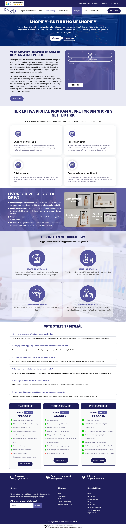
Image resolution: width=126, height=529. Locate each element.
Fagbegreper (91, 490)
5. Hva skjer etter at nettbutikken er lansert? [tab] (30, 367)
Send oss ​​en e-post (61, 453)
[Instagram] (19, 488)
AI (86, 11)
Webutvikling (50, 11)
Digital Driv (16, 79)
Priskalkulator (94, 11)
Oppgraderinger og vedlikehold (83, 173)
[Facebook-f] (11, 488)
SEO (40, 11)
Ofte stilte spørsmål (93, 487)
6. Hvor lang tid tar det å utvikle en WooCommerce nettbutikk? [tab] (38, 374)
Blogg (96, 3)
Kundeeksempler (84, 3)
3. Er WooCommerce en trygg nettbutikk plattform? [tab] (34, 354)
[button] (14, 3)
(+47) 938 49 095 (21, 456)
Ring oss (19, 453)
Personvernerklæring (94, 484)
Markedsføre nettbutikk (65, 481)
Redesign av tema (76, 141)
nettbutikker (46, 60)
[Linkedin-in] (15, 488)
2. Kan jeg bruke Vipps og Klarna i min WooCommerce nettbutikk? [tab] (40, 347)
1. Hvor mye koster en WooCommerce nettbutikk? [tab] (32, 335)
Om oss (104, 3)
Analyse (77, 11)
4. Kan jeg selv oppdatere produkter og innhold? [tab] (32, 360)
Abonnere (37, 482)
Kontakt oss (115, 3)
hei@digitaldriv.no (58, 456)
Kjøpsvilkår (91, 482)
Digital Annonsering (64, 479)
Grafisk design (64, 11)
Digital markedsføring (28, 11)
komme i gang (25, 441)
